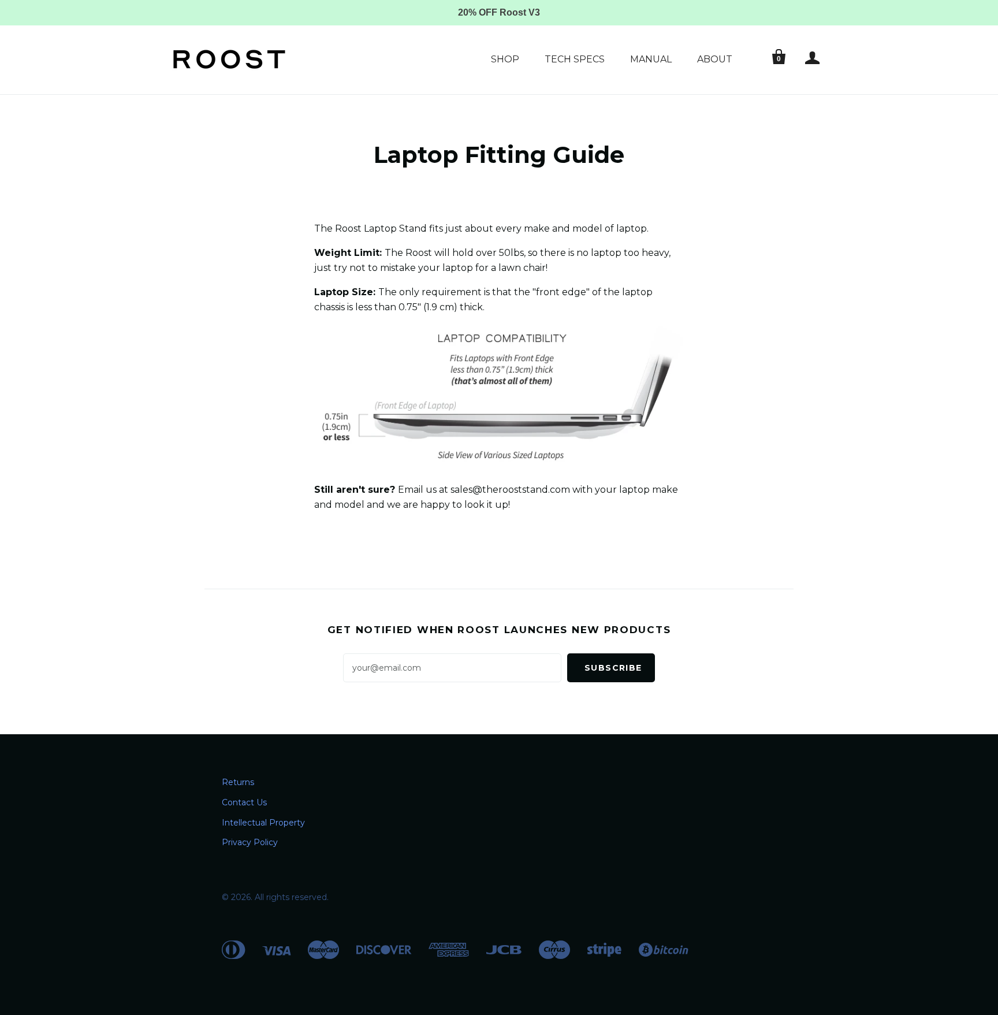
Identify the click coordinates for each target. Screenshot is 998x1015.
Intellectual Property (263, 822)
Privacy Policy (250, 842)
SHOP (505, 59)
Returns (238, 782)
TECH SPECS (575, 59)
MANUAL (651, 59)
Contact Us (244, 802)
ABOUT (714, 59)
